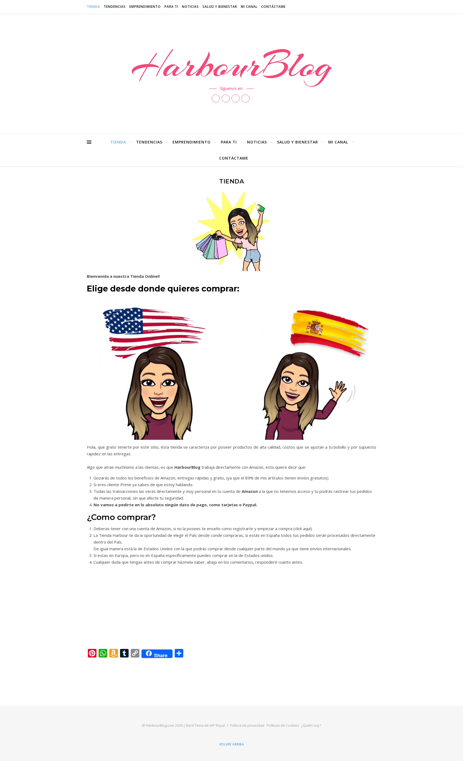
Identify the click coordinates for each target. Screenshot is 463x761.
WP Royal (217, 725)
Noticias (190, 6)
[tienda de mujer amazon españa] (305, 368)
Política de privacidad (247, 725)
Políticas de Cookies (283, 725)
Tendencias (115, 6)
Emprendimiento (145, 6)
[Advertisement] (231, 607)
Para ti (171, 6)
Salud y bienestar (220, 6)
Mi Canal (249, 6)
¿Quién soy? (311, 725)
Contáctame (273, 6)
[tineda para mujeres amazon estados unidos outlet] (158, 368)
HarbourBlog (231, 65)
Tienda (93, 6)
